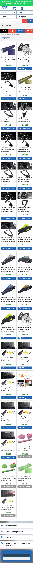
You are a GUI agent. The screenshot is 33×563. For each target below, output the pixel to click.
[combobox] (8, 12)
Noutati (20, 31)
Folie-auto (8, 25)
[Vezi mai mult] (8, 50)
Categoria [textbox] (22, 17)
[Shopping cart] (14, 8)
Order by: (5, 39)
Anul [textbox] (20, 13)
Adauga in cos (9, 69)
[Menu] (29, 8)
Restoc (4, 31)
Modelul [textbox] (5, 17)
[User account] (22, 8)
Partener (29, 31)
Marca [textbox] (4, 13)
